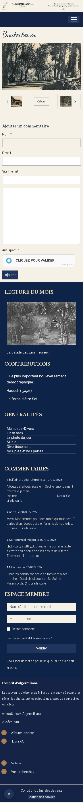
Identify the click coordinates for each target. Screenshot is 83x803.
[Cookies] (9, 794)
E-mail (6, 153)
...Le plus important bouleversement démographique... (36, 379)
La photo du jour (19, 437)
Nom (5, 134)
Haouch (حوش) (19, 390)
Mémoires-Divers (20, 428)
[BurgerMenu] (73, 19)
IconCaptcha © (68, 265)
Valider (41, 648)
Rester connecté (23, 629)
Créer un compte (16, 638)
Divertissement (19, 447)
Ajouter (10, 275)
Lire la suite (14, 500)
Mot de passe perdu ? (40, 638)
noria (12, 512)
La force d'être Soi (22, 399)
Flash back (15, 433)
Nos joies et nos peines (25, 451)
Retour (41, 101)
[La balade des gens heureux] (41, 323)
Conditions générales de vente (41, 790)
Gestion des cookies (41, 797)
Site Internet (10, 171)
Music (11, 442)
